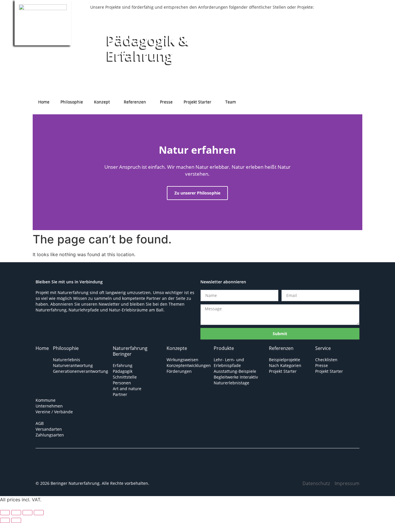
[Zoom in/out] (5, 512)
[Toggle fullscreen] (16, 512)
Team (230, 101)
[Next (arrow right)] (16, 520)
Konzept (102, 101)
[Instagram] (63, 468)
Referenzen (135, 101)
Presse (166, 101)
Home (43, 101)
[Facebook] (45, 468)
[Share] (27, 512)
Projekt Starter (197, 101)
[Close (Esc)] (39, 512)
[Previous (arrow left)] (5, 520)
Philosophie (71, 101)
